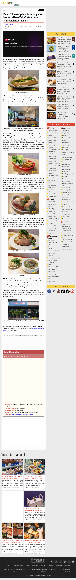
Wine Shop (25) (52, 281)
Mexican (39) (52, 161)
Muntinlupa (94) (66, 181)
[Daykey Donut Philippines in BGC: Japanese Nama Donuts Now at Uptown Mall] (12, 474)
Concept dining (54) (54, 258)
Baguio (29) (65, 133)
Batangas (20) (66, 138)
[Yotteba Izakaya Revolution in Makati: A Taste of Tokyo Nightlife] (51, 77)
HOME (6, 24)
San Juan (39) (66, 207)
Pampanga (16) (66, 190)
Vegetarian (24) (66, 246)
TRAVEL (39, 3)
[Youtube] (72, 292)
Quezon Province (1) (68, 202)
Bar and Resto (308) (54, 251)
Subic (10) (65, 211)
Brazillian (36, 521)
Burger (26, 553)
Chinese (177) (52, 135)
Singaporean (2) (52, 196)
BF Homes (37, 487)
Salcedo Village (10, 551)
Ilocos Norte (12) (67, 157)
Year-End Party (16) (68, 249)
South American (28, 488)
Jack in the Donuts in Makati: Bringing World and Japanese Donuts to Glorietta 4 (64, 48)
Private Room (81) (67, 235)
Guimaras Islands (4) (68, 152)
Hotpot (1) (51, 206)
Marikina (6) (65, 178)
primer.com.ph (36, 575)
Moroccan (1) (52, 187)
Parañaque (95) (66, 192)
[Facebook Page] (49, 292)
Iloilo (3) (64, 162)
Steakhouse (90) (53, 221)
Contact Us (58, 565)
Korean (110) (52, 158)
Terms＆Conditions (31, 565)
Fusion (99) (51, 145)
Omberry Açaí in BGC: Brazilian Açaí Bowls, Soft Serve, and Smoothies (34, 510)
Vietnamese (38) (53, 175)
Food (11, 24)
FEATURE (67, 3)
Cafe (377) (51, 255)
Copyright (43, 565)
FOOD (34, 3)
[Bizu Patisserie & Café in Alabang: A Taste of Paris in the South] (51, 85)
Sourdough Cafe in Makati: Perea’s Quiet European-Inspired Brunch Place (64, 57)
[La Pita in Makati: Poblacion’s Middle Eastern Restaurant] (51, 110)
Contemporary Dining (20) (52, 261)
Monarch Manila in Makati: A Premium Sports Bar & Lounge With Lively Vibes (63, 90)
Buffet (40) (51, 253)
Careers (50, 565)
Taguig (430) (66, 216)
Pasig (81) (65, 197)
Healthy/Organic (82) (54, 276)
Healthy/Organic (29, 521)
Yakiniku (5, 553)
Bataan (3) (65, 135)
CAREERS (16, 4)
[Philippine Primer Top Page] (7, 5)
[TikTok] (63, 293)
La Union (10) (66, 164)
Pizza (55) (51, 209)
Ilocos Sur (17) (66, 159)
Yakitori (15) (51, 230)
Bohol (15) (65, 140)
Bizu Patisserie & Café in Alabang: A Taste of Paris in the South (64, 81)
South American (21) (54, 166)
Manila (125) (65, 176)
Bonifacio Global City (7, 488)
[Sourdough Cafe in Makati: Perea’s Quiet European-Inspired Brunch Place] (51, 60)
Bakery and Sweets (15, 487)
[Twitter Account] (54, 293)
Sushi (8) (50, 223)
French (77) (51, 142)
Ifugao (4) (65, 154)
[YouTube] (73, 561)
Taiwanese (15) (52, 170)
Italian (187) (51, 154)
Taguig (8, 487)
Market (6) (51, 279)
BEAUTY (55, 3)
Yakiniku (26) (52, 228)
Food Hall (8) (52, 271)
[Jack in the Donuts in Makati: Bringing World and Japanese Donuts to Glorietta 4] (51, 52)
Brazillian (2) (51, 180)
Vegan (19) (65, 244)
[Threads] (67, 293)
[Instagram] (58, 292)
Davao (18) (65, 150)
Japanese (10, 553)
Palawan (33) (66, 187)
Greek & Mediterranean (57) (54, 148)
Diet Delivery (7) (53, 267)
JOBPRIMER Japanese (67, 570)
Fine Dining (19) (52, 269)
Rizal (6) (64, 204)
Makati (16, 551)
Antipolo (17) (66, 130)
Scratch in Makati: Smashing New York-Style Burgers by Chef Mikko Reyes (64, 65)
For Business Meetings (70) (66, 227)
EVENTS (61, 3)
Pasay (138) (65, 194)
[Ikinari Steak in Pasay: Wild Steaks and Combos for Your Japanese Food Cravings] (51, 118)
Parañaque (31, 487)
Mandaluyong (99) (67, 174)
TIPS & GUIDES (28, 3)
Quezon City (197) (67, 199)
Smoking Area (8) (67, 242)
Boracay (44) (66, 142)
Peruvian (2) (51, 194)
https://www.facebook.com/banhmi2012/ (23, 414)
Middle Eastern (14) (54, 163)
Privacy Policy (18, 565)
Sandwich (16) (52, 213)
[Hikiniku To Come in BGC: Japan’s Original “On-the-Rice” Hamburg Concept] (51, 102)
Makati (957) (66, 171)
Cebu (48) (65, 147)
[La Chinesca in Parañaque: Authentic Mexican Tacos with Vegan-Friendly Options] (34, 474)
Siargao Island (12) (67, 209)
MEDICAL (50, 3)
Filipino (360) (52, 140)
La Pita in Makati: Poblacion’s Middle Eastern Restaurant (63, 106)
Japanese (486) (52, 156)
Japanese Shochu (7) (68, 233)
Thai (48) (51, 173)
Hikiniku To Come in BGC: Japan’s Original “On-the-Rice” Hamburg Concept (64, 98)
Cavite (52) (65, 145)
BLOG (21, 3)
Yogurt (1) (51, 233)
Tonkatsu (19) (52, 226)
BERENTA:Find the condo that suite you (14, 570)
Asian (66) (51, 178)
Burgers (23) (52, 204)
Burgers (31, 553)
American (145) (52, 130)
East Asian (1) (52, 185)
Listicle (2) (51, 240)
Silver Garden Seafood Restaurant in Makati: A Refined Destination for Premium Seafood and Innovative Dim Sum (64, 42)
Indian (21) (51, 151)
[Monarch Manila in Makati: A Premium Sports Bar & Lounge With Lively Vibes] (51, 93)
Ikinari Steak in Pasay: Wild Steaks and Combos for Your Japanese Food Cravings (64, 116)
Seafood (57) (52, 216)
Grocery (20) (52, 274)
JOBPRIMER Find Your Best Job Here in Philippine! (43, 570)
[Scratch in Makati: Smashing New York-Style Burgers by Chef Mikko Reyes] (51, 68)
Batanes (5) (65, 219)
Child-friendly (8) (67, 224)
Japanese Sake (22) (67, 230)
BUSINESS (16, 3)
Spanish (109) (52, 168)
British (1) (51, 182)
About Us (9, 565)
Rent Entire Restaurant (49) (67, 238)
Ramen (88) (51, 211)
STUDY (45, 3)
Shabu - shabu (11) (53, 218)
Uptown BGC (16, 488)
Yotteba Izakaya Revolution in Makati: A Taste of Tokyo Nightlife (64, 73)
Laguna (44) (65, 166)
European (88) (52, 138)
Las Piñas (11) (66, 169)
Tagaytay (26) (66, 214)
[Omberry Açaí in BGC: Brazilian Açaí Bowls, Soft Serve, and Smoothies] (34, 506)
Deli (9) (50, 264)
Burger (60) (51, 201)
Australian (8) (52, 133)
